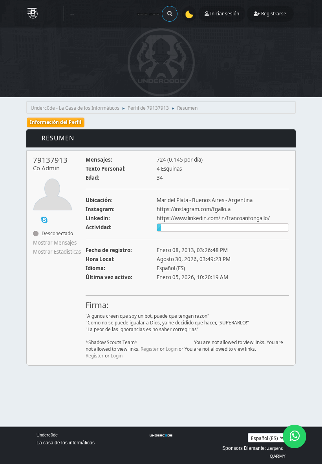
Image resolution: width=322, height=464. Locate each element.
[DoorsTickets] (36, 219)
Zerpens (275, 448)
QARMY (277, 456)
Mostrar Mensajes (55, 242)
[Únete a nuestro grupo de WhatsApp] (294, 436)
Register (150, 349)
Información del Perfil (55, 122)
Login (171, 349)
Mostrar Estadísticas (57, 251)
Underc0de (47, 435)
